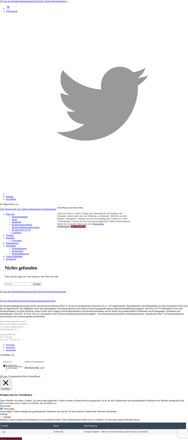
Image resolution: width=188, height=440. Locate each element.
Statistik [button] (3, 414)
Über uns (10, 214)
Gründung (16, 232)
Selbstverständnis (20, 217)
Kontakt (9, 196)
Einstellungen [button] (63, 226)
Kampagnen (17, 251)
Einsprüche (11, 259)
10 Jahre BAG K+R (21, 230)
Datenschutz (11, 350)
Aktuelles (10, 238)
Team (14, 219)
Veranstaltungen (19, 248)
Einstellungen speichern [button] (11, 438)
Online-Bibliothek (14, 256)
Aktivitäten (11, 246)
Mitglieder (16, 222)
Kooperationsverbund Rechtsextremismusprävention (26, 226)
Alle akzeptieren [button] (78, 226)
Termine (10, 235)
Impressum (10, 347)
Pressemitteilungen (20, 254)
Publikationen (12, 243)
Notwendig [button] (5, 406)
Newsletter (11, 199)
